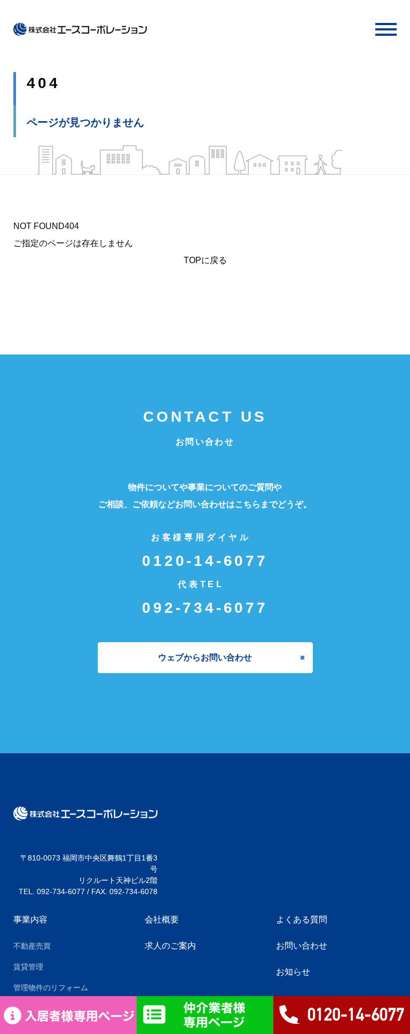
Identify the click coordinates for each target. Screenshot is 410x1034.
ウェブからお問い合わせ (205, 657)
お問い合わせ (301, 945)
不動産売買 (32, 946)
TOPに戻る (205, 260)
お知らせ (293, 971)
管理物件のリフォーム (50, 987)
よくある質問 (301, 919)
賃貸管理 (28, 966)
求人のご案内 (170, 945)
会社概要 (162, 919)
